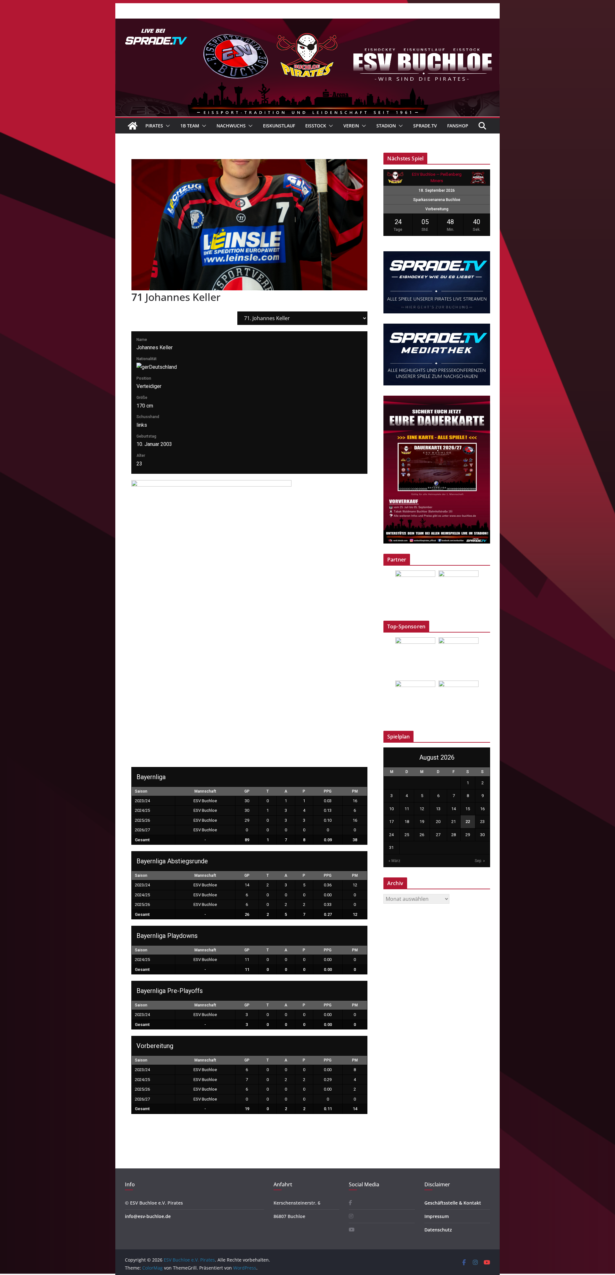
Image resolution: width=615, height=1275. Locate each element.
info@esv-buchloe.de (148, 1216)
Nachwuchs (231, 126)
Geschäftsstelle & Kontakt (452, 1203)
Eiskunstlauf (279, 126)
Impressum (436, 1216)
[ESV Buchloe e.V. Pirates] (307, 23)
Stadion (386, 126)
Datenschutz (438, 1230)
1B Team (189, 126)
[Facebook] (350, 1203)
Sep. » (480, 861)
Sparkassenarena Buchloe (436, 200)
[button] (166, 125)
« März (394, 861)
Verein (351, 126)
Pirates (154, 126)
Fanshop (457, 126)
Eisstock (315, 126)
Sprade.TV (425, 126)
